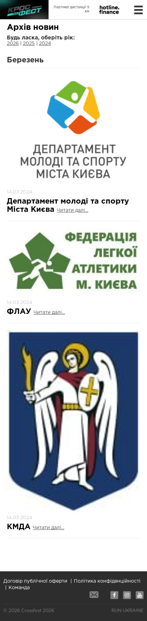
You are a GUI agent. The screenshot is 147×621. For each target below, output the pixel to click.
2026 (13, 43)
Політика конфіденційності (107, 581)
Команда (19, 588)
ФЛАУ (20, 311)
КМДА (20, 527)
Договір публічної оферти (35, 581)
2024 (45, 43)
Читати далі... (72, 210)
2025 (29, 43)
